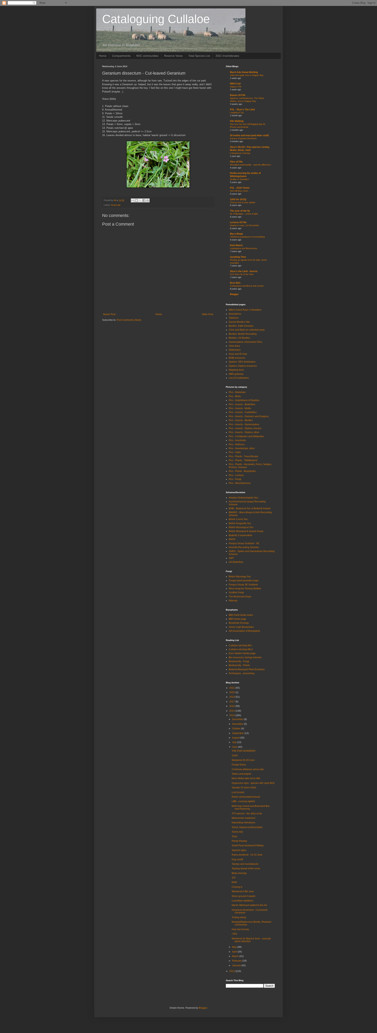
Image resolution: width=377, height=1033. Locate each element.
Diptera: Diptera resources (243, 366)
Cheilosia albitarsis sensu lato (248, 769)
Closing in (237, 887)
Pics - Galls (235, 452)
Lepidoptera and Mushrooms (243, 248)
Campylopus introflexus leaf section (247, 286)
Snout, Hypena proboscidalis (247, 827)
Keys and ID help (238, 354)
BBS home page (237, 619)
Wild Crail (235, 83)
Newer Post (109, 314)
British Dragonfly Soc (240, 523)
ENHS (232, 539)
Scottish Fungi (236, 592)
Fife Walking (236, 121)
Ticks (234, 836)
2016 (232, 706)
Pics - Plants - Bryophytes (242, 471)
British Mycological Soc (241, 527)
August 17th (235, 86)
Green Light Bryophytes (241, 627)
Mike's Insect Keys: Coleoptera (245, 309)
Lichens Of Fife (238, 222)
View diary (234, 346)
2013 (232, 971)
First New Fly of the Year (241, 274)
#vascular (116, 205)
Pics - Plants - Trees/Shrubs (243, 456)
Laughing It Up (237, 112)
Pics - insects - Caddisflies (243, 412)
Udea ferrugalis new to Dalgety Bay (247, 75)
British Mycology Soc (240, 576)
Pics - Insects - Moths (240, 408)
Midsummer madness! (243, 818)
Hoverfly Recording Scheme (244, 547)
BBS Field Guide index (241, 615)
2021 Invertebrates (227, 55)
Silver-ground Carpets (243, 896)
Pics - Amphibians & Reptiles (244, 400)
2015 (232, 710)
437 (234, 877)
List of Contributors (239, 378)
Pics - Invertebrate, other (242, 448)
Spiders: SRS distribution (242, 361)
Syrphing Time (238, 257)
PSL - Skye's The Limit (242, 109)
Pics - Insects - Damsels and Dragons (249, 416)
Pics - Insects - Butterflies (242, 404)
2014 (232, 715)
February (237, 960)
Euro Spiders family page (242, 653)
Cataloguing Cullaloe (156, 19)
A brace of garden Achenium (243, 138)
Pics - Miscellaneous (240, 483)
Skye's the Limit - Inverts (244, 271)
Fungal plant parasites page (244, 580)
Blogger (234, 294)
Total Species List (199, 55)
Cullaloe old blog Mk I (240, 645)
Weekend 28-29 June (243, 760)
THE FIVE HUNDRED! (243, 751)
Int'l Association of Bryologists (244, 631)
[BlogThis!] (136, 200)
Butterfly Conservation (240, 535)
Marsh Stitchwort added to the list (249, 905)
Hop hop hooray (240, 929)
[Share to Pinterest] (148, 200)
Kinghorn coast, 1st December (244, 225)
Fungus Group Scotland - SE (244, 543)
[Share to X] (140, 200)
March (235, 956)
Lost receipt (238, 792)
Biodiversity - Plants (239, 665)
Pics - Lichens (236, 475)
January (236, 965)
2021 (232, 688)
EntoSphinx (235, 314)
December (238, 719)
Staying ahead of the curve (246, 868)
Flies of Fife (236, 161)
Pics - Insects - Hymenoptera (244, 424)
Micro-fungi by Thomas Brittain (245, 588)
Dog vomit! (237, 859)
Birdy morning (239, 873)
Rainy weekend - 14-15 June (247, 854)
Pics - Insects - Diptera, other (244, 432)
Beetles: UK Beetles (239, 337)
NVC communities (147, 55)
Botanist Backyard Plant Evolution (247, 669)
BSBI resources (237, 358)
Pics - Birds (235, 396)
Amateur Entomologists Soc (243, 497)
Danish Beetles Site (239, 322)
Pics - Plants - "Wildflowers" (243, 460)
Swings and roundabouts (245, 864)
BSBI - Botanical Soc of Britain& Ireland (249, 508)
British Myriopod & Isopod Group (246, 531)
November (238, 724)
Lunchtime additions (242, 900)
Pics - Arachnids (237, 440)
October (236, 728)
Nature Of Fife (237, 95)
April (235, 951)
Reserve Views (173, 55)
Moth (234, 882)
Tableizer (234, 317)
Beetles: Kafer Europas (241, 326)
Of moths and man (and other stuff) (249, 135)
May (234, 947)
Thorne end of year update (242, 202)
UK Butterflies (236, 562)
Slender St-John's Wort (244, 787)
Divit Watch (236, 245)
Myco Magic (236, 233)
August (236, 737)
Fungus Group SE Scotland (243, 584)
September (238, 733)
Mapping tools (236, 369)
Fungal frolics (239, 764)
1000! (235, 755)
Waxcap (233, 600)
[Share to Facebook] (144, 200)
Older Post (207, 314)
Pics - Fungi (235, 479)
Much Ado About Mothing (244, 72)
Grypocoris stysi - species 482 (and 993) (253, 783)
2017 (232, 701)
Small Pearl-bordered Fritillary (248, 845)
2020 (232, 692)
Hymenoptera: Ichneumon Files (245, 342)
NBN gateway (236, 374)
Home (102, 55)
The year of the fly (240, 210)
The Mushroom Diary (240, 596)
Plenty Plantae (239, 841)
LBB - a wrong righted (243, 801)
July (234, 742)
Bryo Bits (235, 283)
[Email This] (133, 200)
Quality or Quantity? (239, 179)
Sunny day (237, 831)
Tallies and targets (241, 773)
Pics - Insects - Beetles (241, 420)
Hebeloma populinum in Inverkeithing (247, 237)
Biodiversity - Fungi (239, 661)
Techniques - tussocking (241, 673)
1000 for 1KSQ (238, 199)
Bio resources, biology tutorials (245, 657)
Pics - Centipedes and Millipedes (246, 436)
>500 (234, 933)
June (235, 747)
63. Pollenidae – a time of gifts (244, 214)
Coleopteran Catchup (240, 153)
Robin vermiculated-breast (246, 796)
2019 (232, 697)
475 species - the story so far (247, 813)
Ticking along (239, 917)
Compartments (121, 55)
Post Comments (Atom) (129, 320)
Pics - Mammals (237, 392)
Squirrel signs (239, 850)
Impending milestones (243, 822)
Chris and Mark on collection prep (247, 329)
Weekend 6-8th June (243, 891)
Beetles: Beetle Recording (243, 334)
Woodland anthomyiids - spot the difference (250, 165)
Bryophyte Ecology (239, 623)
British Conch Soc (238, 519)
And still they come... (240, 191)
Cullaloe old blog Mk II (241, 649)
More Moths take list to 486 (246, 778)
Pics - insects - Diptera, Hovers (245, 428)
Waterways (235, 349)
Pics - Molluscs (237, 444)
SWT (231, 558)
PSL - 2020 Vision (239, 187)
